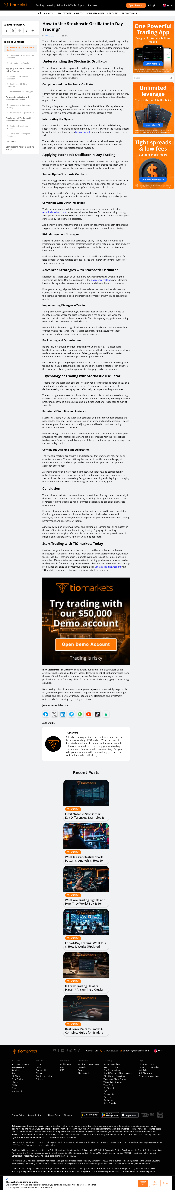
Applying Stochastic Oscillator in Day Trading (20, 69)
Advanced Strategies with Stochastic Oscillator (18, 98)
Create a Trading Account (108, 566)
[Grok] (26, 30)
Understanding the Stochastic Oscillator (20, 48)
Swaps (81, 1070)
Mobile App (65, 1064)
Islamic (15, 1082)
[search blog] (171, 77)
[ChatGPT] (6, 30)
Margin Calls (84, 1073)
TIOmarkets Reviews (112, 1082)
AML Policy (143, 1070)
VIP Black (16, 1076)
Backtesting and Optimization (20, 112)
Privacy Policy (18, 1115)
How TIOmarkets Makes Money (117, 1073)
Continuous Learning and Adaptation (18, 134)
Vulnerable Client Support (115, 1079)
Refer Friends (109, 1103)
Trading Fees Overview (88, 1064)
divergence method (101, 279)
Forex (38, 1064)
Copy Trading (18, 1079)
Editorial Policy (53, 1115)
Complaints (108, 1094)
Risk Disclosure (145, 1073)
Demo (14, 1088)
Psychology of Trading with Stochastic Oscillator (18, 119)
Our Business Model (112, 1070)
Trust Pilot (108, 1085)
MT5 (62, 1070)
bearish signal (82, 131)
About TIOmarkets (111, 1064)
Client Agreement (147, 1064)
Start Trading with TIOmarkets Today (20, 148)
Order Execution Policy (149, 1067)
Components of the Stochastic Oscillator (20, 56)
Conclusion (11, 141)
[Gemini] (32, 30)
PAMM (15, 1085)
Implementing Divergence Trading (18, 106)
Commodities (42, 1070)
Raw (13, 1073)
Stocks (39, 1073)
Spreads (82, 1067)
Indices (39, 1067)
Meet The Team (110, 1067)
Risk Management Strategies (20, 91)
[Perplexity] (19, 30)
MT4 (62, 1067)
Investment (17, 1091)
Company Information (149, 1076)
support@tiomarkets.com (136, 1050)
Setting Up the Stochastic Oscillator (18, 77)
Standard (16, 1070)
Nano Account (18, 1067)
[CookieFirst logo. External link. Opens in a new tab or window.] (7, 1179)
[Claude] (13, 30)
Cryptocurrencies (44, 1076)
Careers (107, 1097)
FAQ (105, 1091)
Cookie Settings (35, 1115)
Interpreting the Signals (18, 63)
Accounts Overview (20, 1064)
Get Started (108, 1088)
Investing (50, 5)
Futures (39, 1079)
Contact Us (108, 1100)
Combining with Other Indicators (17, 85)
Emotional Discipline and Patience (18, 127)
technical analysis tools (54, 212)
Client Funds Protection (114, 1076)
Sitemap (68, 1115)
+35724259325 (110, 1050)
